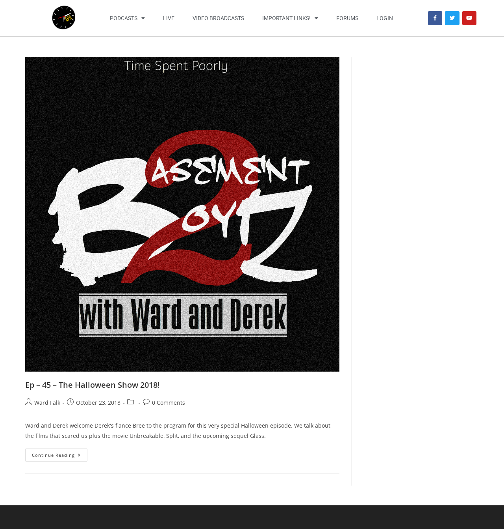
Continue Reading (59, 453)
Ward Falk (47, 402)
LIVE (168, 18)
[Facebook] (435, 18)
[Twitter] (452, 18)
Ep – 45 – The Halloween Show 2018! (92, 384)
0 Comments (168, 402)
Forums (347, 18)
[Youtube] (469, 18)
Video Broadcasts (218, 18)
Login (384, 18)
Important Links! (286, 18)
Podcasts (123, 18)
